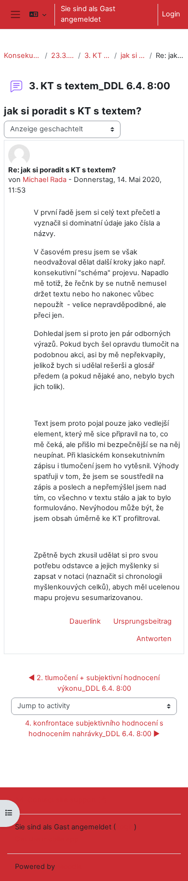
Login (171, 14)
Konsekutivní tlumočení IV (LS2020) (22, 55)
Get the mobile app (47, 839)
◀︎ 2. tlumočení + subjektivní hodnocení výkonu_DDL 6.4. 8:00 (94, 683)
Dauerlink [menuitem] (85, 621)
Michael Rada (45, 179)
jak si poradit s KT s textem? (133, 55)
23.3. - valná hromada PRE (62, 55)
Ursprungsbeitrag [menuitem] (142, 621)
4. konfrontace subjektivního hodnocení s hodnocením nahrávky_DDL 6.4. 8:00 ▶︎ (95, 728)
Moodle (69, 866)
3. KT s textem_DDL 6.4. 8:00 (97, 55)
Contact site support (61, 800)
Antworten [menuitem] (154, 638)
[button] (38, 14)
